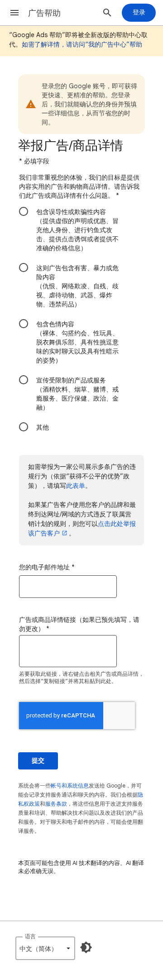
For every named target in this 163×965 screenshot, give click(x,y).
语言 (30, 936)
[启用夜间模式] (86, 947)
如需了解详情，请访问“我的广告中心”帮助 (82, 44)
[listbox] (45, 948)
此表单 (75, 486)
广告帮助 (44, 13)
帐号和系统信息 (70, 785)
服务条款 (56, 803)
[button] (14, 13)
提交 (38, 760)
